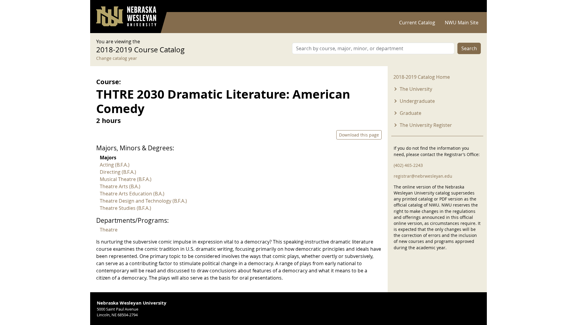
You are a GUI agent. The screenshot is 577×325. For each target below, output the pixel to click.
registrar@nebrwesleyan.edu (423, 176)
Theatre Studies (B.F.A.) (125, 208)
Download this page (359, 135)
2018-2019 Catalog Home (421, 77)
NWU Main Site (461, 22)
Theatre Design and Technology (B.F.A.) (143, 201)
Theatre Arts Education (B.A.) (132, 193)
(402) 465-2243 (408, 165)
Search (469, 48)
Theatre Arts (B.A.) (120, 186)
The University (416, 89)
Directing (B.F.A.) (118, 172)
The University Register (426, 125)
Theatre (109, 229)
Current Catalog (417, 22)
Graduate (410, 113)
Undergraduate (417, 101)
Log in (473, 6)
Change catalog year (116, 58)
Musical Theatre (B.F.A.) (125, 179)
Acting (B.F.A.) (115, 164)
